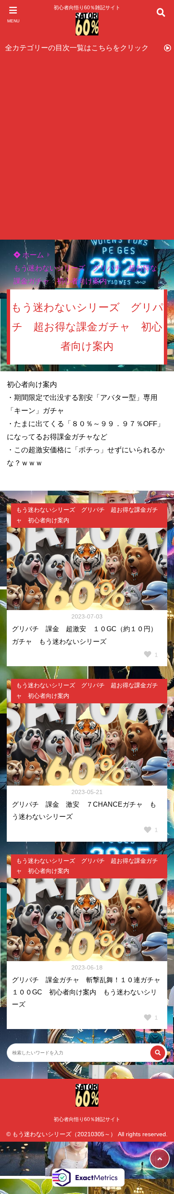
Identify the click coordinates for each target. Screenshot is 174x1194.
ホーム (32, 255)
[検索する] (157, 1052)
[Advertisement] (87, 148)
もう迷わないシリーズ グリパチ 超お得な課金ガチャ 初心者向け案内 (87, 515)
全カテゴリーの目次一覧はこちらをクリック (77, 48)
